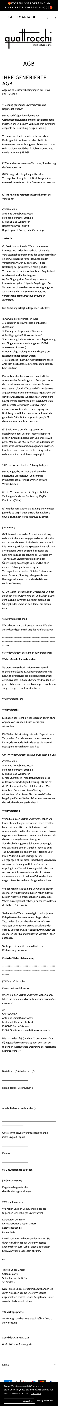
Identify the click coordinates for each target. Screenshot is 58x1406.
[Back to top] (29, 1355)
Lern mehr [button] (36, 1393)
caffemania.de (22, 17)
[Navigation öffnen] (4, 17)
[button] (29, 51)
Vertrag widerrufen (45, 1400)
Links (5, 1364)
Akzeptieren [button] (29, 1401)
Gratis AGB (7, 1344)
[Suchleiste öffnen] (46, 17)
